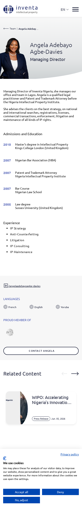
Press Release (41, 418)
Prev (64, 374)
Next (75, 374)
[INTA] (9, 330)
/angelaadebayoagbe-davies (24, 285)
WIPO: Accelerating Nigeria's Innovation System (51, 400)
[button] (64, 9)
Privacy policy (70, 454)
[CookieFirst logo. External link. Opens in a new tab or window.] (4, 458)
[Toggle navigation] (75, 9)
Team (13, 28)
